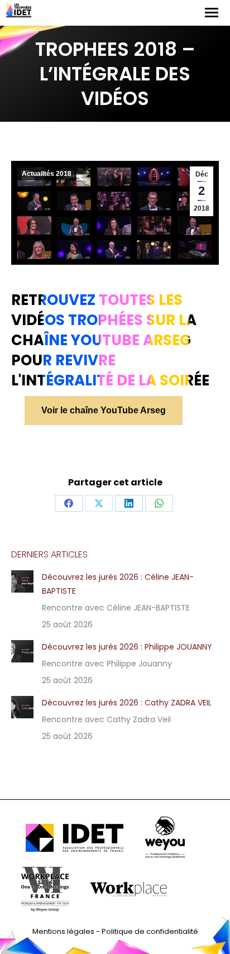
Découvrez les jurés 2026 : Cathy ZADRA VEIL (127, 702)
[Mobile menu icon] (211, 13)
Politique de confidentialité (150, 931)
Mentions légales (63, 931)
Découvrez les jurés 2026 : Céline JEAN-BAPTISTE (118, 584)
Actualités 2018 (46, 174)
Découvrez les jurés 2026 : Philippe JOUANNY (127, 646)
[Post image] (22, 581)
